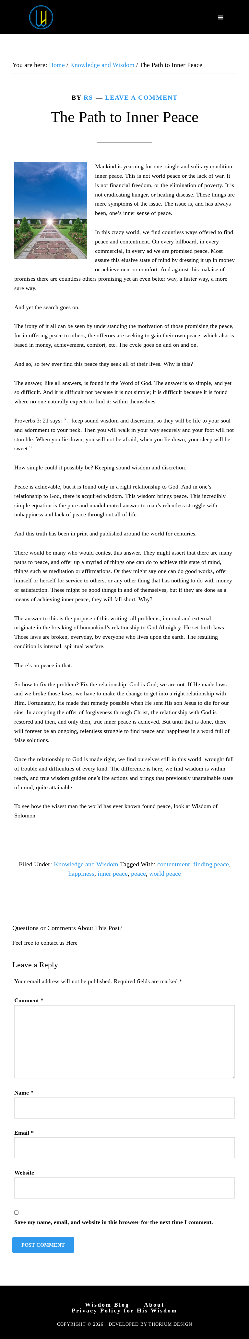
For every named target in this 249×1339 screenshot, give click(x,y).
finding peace (211, 864)
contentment (173, 864)
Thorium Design (170, 1324)
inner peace (113, 873)
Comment (28, 1000)
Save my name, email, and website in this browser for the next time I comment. (113, 1222)
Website (24, 1172)
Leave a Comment (141, 97)
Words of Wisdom (41, 17)
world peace (165, 873)
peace (138, 873)
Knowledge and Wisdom (86, 864)
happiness (81, 873)
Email (24, 1133)
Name (23, 1092)
